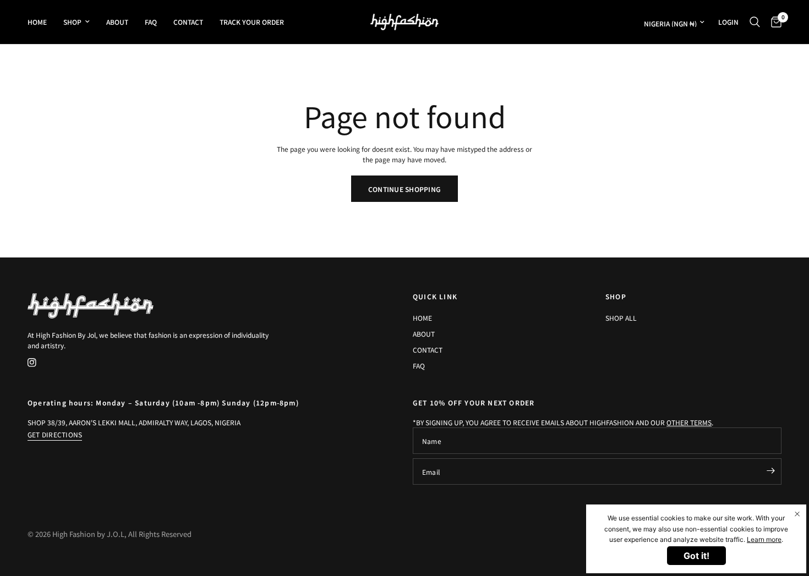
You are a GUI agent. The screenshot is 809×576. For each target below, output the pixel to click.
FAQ (151, 21)
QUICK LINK (435, 296)
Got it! (696, 555)
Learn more (764, 539)
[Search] (755, 22)
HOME (37, 21)
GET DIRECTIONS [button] (55, 434)
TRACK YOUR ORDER (252, 21)
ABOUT (117, 21)
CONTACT (188, 21)
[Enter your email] (770, 470)
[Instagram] (40, 362)
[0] (773, 22)
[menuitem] (41, 21)
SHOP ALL (621, 317)
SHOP (72, 21)
